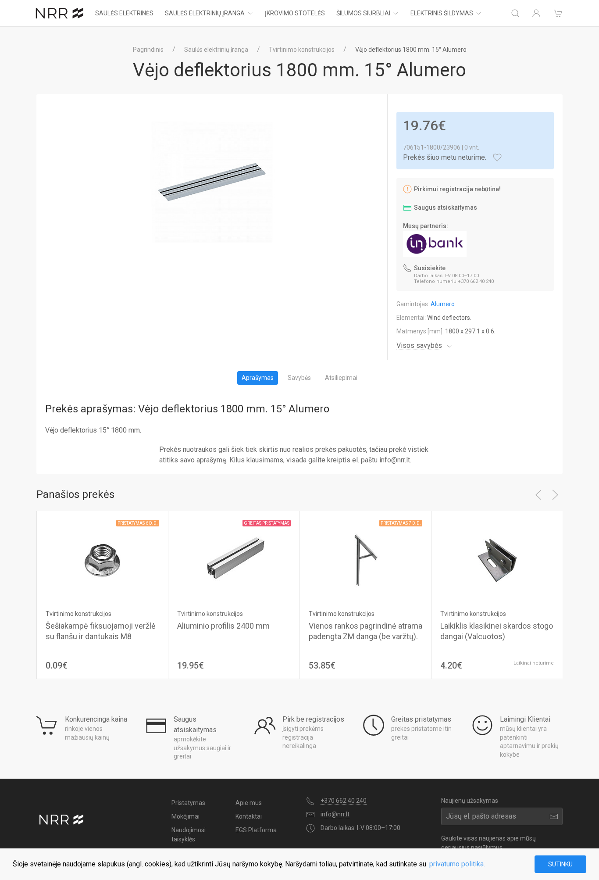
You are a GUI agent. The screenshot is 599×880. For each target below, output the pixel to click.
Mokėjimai (185, 816)
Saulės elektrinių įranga (205, 13)
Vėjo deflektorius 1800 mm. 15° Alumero (411, 49)
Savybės (299, 377)
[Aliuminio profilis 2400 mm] (234, 560)
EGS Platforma (256, 829)
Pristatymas (188, 802)
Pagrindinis (148, 49)
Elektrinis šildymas (441, 13)
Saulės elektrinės (124, 13)
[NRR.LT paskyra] (536, 13)
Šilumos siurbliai (363, 13)
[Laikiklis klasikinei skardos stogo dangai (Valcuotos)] (497, 560)
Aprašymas (258, 377)
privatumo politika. (457, 864)
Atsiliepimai (341, 377)
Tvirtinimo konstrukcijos (302, 49)
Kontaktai (248, 816)
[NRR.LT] (59, 13)
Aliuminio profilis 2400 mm (223, 625)
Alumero (443, 304)
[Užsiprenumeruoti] (554, 816)
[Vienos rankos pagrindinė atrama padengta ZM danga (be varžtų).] (365, 560)
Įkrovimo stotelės (295, 13)
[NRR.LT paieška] (515, 13)
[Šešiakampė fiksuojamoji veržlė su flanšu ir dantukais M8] (102, 560)
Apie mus (248, 802)
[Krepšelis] (558, 13)
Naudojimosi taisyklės (188, 834)
